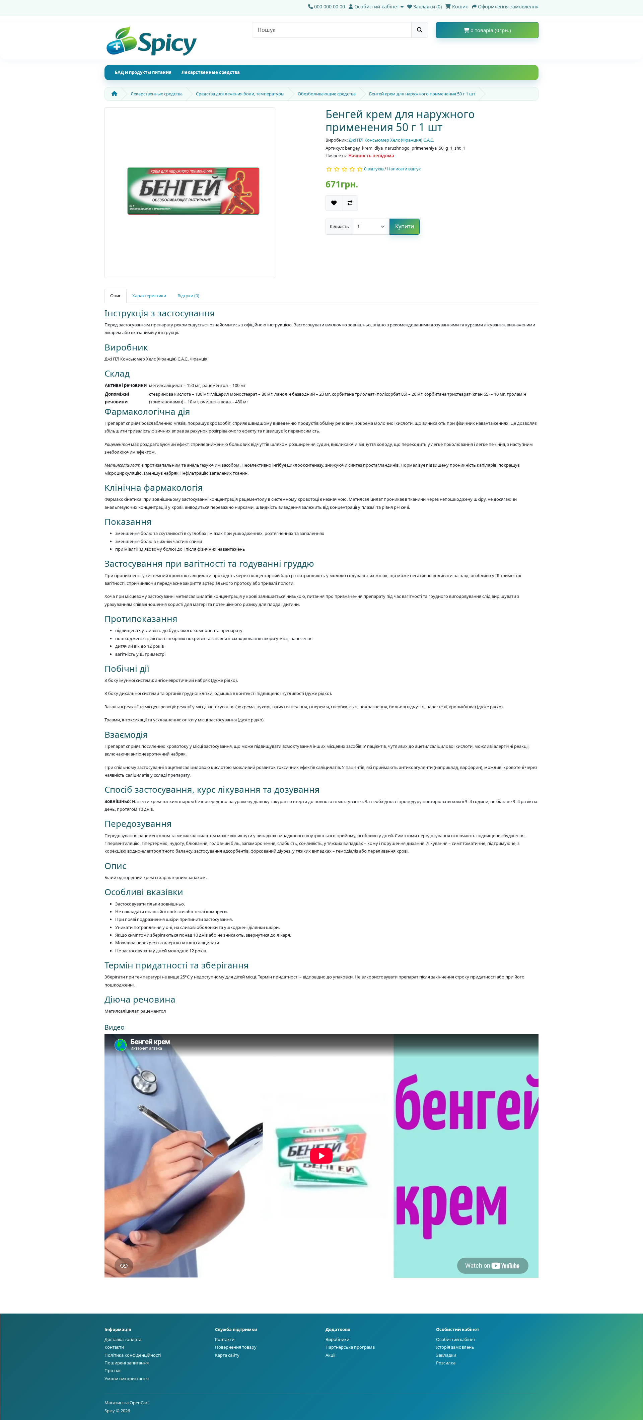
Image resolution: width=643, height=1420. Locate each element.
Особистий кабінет (455, 1339)
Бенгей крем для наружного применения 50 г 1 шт (422, 94)
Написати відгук (404, 169)
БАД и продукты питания (143, 72)
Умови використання (126, 1378)
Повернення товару (236, 1347)
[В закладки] (334, 203)
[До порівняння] (350, 203)
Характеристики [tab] (149, 296)
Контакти (114, 1347)
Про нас (112, 1370)
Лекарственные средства (211, 72)
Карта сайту (227, 1355)
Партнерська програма (350, 1347)
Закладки (446, 1355)
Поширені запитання (126, 1363)
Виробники (337, 1339)
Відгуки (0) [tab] (188, 296)
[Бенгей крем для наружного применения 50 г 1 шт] (189, 195)
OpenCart (139, 1403)
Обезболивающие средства (327, 94)
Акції (330, 1355)
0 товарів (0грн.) (490, 30)
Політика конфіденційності (132, 1355)
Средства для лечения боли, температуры (240, 94)
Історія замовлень (455, 1347)
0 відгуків (373, 169)
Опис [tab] (115, 296)
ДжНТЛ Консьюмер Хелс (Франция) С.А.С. (391, 140)
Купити (404, 226)
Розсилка (445, 1363)
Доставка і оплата (122, 1339)
